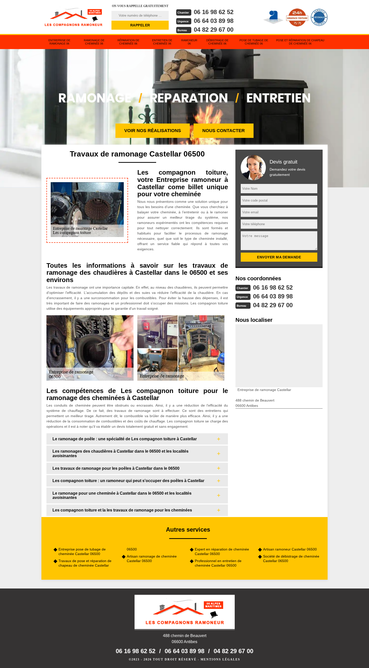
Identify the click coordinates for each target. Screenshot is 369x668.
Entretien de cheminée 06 (162, 42)
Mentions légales (220, 659)
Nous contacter (223, 130)
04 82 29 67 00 (213, 29)
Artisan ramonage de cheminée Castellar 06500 (152, 558)
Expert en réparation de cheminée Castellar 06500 (222, 551)
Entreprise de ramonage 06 (59, 42)
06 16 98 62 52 (213, 12)
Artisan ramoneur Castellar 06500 (290, 549)
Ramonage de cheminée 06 (94, 42)
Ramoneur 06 (189, 42)
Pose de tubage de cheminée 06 (253, 42)
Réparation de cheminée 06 (128, 42)
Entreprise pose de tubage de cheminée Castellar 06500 (82, 551)
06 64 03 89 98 (213, 20)
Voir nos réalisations (152, 130)
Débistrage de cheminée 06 (217, 42)
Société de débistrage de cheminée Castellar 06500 (291, 558)
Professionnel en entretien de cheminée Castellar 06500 (218, 563)
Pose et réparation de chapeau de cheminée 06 (300, 42)
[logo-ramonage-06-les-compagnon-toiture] (73, 16)
